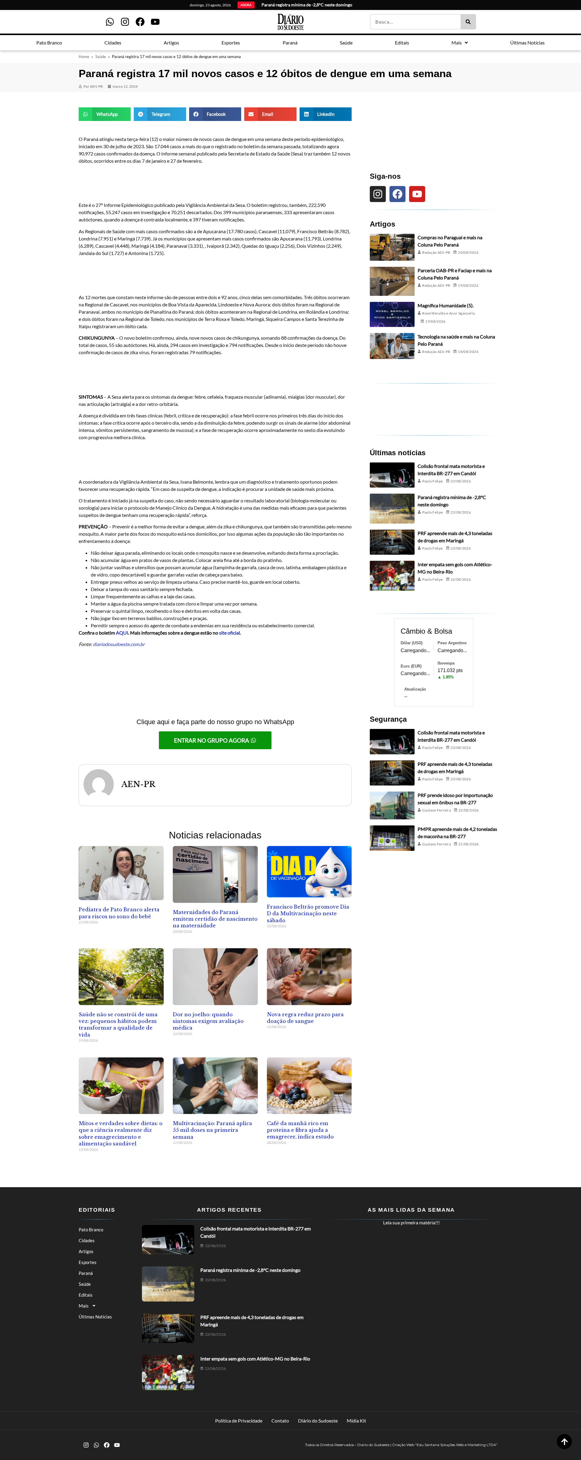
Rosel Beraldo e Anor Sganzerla (448, 313)
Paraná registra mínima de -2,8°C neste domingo (250, 1270)
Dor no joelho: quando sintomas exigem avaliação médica (208, 1021)
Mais (84, 1305)
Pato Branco (91, 1229)
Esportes (88, 1262)
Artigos (86, 1251)
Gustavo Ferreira (436, 810)
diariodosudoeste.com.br (119, 644)
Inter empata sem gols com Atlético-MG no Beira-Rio (255, 1358)
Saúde (100, 56)
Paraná (86, 1273)
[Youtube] (155, 21)
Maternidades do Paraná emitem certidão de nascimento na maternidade (215, 919)
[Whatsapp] (109, 21)
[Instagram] (125, 21)
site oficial (229, 632)
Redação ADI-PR (436, 252)
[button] (105, 114)
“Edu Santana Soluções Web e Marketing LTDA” (456, 1444)
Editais (86, 1295)
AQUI (122, 632)
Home (84, 56)
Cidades (87, 1240)
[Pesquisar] (468, 22)
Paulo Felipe (432, 481)
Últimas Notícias (95, 1316)
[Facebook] (140, 21)
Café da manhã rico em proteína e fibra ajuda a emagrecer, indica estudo (300, 1130)
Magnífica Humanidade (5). (446, 305)
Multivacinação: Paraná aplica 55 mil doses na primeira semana (212, 1130)
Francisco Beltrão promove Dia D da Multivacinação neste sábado (308, 913)
